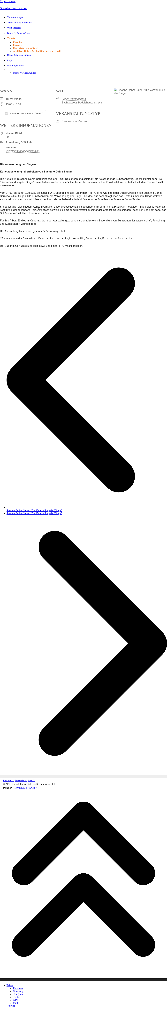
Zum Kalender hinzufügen (25, 113)
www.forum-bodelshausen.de (22, 151)
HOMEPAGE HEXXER (26, 788)
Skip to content (7, 1)
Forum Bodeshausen (74, 99)
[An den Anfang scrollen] (83, 979)
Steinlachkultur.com (13, 8)
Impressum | (8, 780)
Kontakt (31, 780)
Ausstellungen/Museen (75, 121)
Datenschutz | (21, 780)
